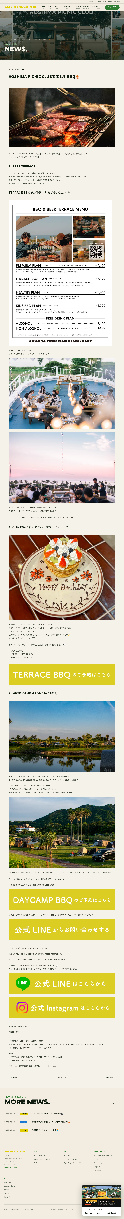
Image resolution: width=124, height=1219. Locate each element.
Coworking (98, 1163)
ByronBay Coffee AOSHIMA (73, 1163)
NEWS (13, 39)
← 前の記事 (13, 1078)
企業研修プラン (92, 1)
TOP (6, 39)
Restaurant (68, 1155)
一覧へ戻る (62, 1078)
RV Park (36, 1163)
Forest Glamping (40, 1155)
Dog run (97, 1166)
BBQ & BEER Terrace (71, 1159)
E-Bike (96, 1159)
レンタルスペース (102, 1)
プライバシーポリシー (29, 1209)
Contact (7, 1197)
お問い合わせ (117, 1)
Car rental (97, 1170)
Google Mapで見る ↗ (11, 1167)
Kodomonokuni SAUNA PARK (104, 1155)
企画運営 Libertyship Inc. (12, 1209)
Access (7, 1189)
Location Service (10, 1186)
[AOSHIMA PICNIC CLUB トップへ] (20, 7)
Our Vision (8, 1182)
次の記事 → (110, 1078)
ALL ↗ (116, 1104)
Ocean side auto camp (42, 1159)
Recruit (6, 1193)
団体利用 (110, 1)
